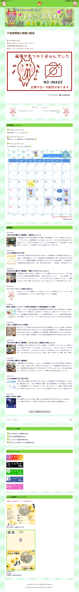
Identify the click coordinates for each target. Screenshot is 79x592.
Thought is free (49, 587)
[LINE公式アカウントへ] (14, 472)
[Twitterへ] (14, 465)
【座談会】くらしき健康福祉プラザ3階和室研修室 (20, 139)
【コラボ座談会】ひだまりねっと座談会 (17, 146)
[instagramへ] (14, 457)
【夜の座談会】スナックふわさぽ (16, 132)
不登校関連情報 (65, 95)
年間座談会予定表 (68, 219)
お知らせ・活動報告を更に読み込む (39, 411)
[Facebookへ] (14, 479)
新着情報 (10, 227)
